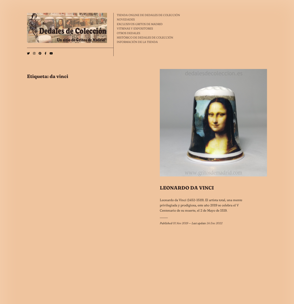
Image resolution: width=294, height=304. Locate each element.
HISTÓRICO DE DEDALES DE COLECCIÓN (145, 37)
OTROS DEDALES (128, 33)
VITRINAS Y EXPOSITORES (135, 28)
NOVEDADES (126, 19)
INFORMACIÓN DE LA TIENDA (137, 42)
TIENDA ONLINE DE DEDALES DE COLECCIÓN (148, 15)
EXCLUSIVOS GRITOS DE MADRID (140, 24)
